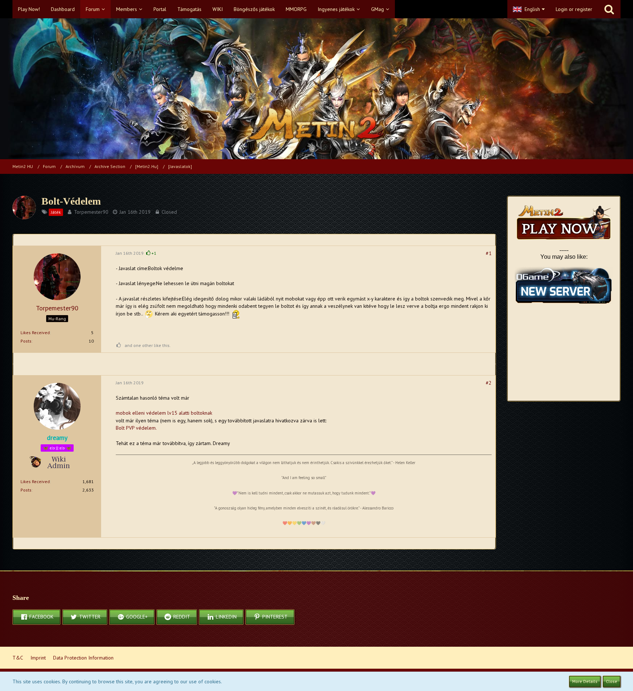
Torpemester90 (91, 212)
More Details (584, 681)
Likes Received (35, 332)
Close (611, 681)
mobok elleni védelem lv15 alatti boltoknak (164, 413)
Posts (26, 341)
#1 (489, 253)
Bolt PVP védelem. (136, 428)
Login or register (574, 9)
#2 (489, 383)
